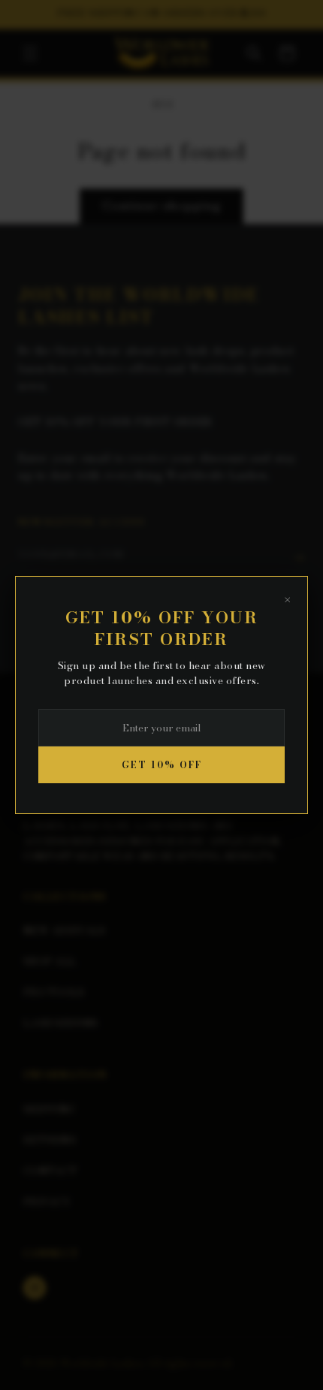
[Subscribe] (299, 558)
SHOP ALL (49, 961)
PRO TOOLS (54, 992)
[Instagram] (34, 1288)
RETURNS (49, 1139)
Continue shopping (161, 205)
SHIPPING (48, 1109)
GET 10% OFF (162, 765)
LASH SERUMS (60, 1022)
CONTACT (50, 1170)
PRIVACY (47, 1201)
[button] (30, 53)
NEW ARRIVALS (64, 930)
